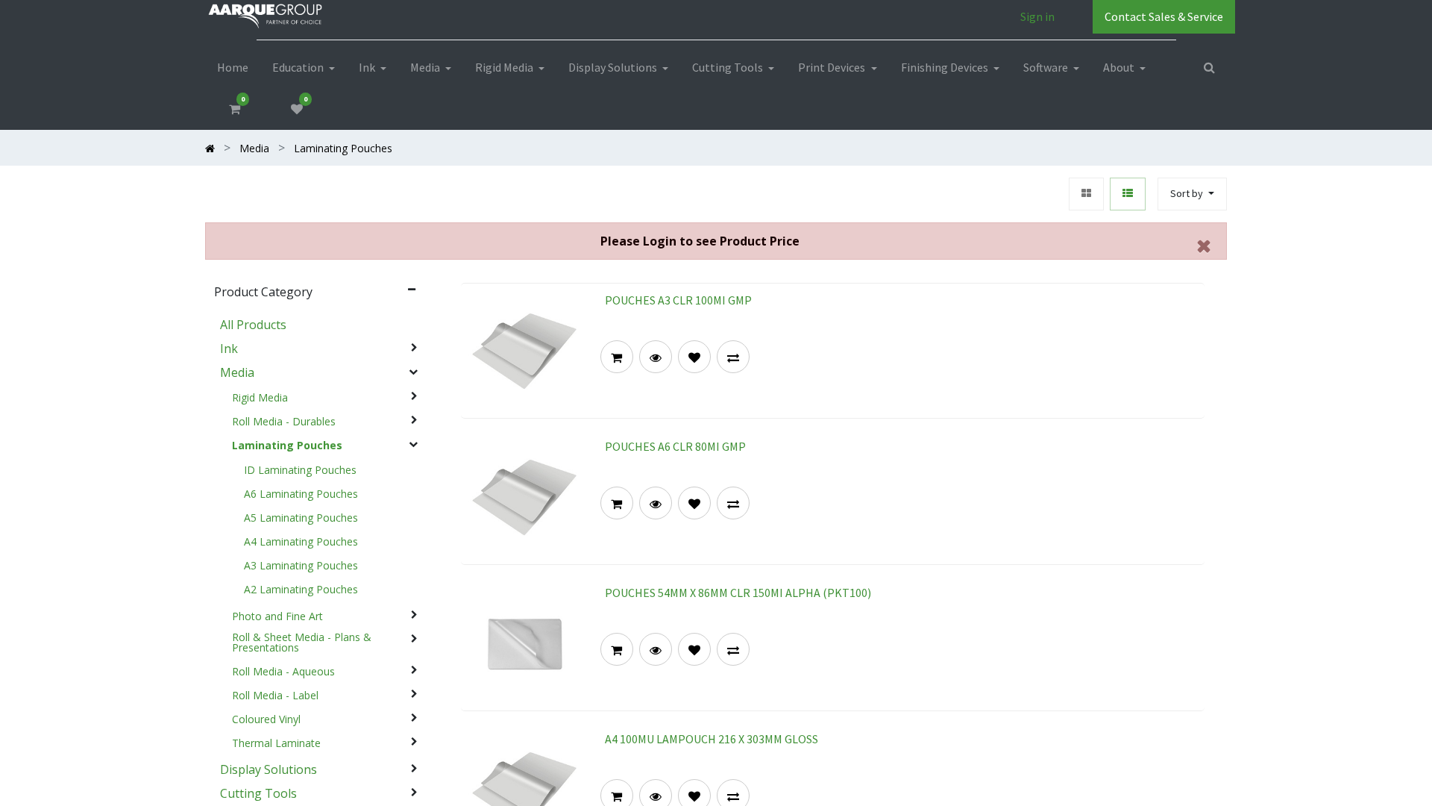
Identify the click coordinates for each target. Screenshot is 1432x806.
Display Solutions (268, 769)
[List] (1128, 194)
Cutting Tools (258, 793)
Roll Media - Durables (284, 421)
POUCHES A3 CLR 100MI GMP (678, 300)
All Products (253, 324)
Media (237, 372)
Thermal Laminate (276, 743)
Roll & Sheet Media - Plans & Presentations (301, 643)
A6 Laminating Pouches (301, 494)
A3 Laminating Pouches (301, 565)
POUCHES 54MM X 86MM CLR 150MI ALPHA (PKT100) (738, 592)
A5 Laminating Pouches (301, 518)
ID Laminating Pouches (300, 470)
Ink (229, 348)
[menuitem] (232, 67)
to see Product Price (700, 241)
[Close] (1204, 245)
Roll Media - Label (275, 695)
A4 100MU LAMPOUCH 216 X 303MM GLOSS (711, 738)
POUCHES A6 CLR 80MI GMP (675, 446)
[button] (1192, 194)
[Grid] (1086, 194)
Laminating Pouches (287, 445)
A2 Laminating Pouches (301, 589)
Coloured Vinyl (266, 719)
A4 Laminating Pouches (301, 542)
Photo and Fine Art (277, 616)
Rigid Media (260, 397)
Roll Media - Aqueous (283, 671)
